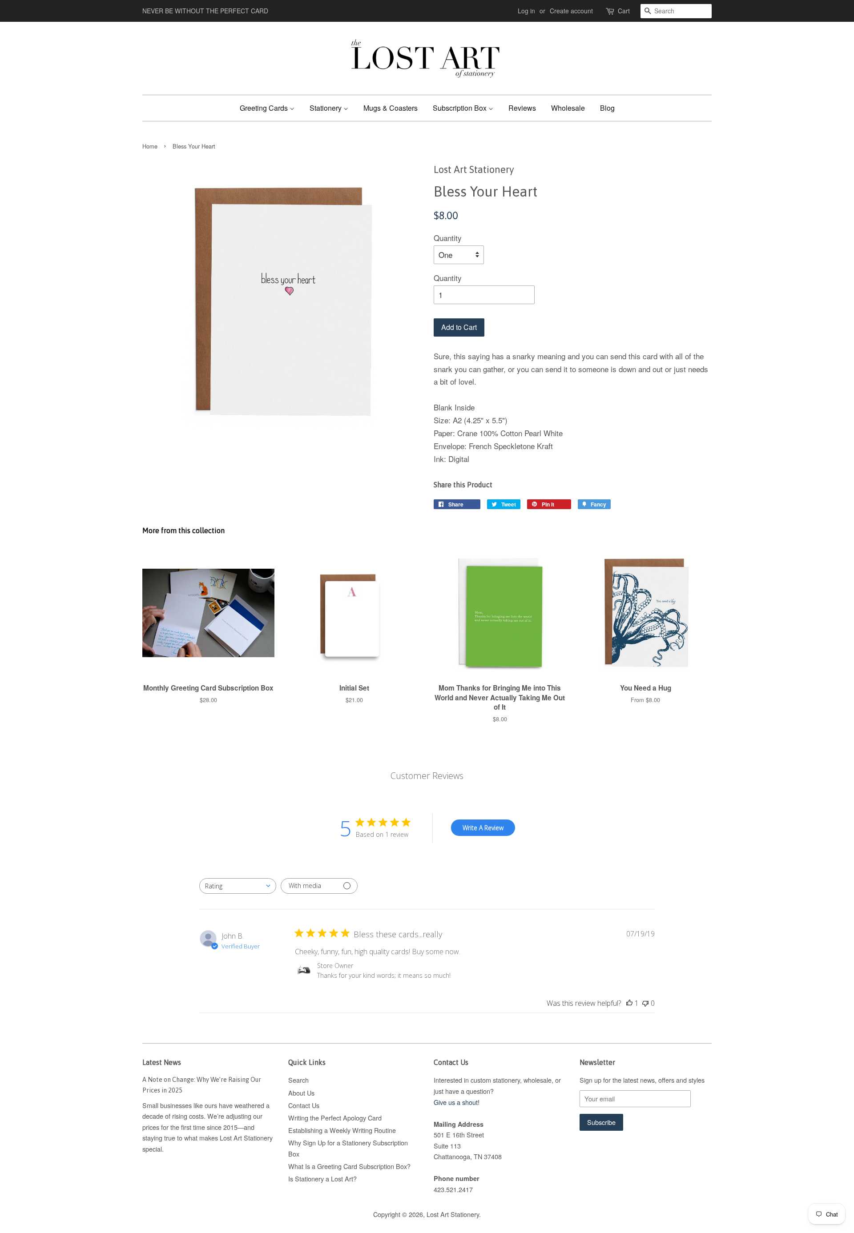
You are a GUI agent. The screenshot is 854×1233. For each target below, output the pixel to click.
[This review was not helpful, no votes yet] (645, 1003)
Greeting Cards (265, 108)
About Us (301, 1092)
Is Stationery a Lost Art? (322, 1178)
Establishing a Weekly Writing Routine (342, 1130)
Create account (571, 10)
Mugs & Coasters (390, 108)
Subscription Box (460, 108)
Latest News (161, 1062)
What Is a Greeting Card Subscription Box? (349, 1166)
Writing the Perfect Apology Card (335, 1117)
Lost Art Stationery (453, 1214)
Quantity (448, 237)
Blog (607, 108)
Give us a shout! (456, 1102)
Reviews (522, 108)
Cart (624, 10)
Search (298, 1079)
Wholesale (568, 108)
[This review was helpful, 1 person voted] (629, 1003)
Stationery (326, 108)
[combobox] (237, 886)
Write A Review (483, 827)
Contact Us (303, 1105)
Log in (526, 10)
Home (149, 146)
